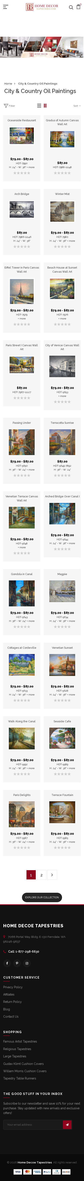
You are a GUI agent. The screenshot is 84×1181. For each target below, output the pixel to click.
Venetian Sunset (62, 647)
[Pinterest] (17, 963)
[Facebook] (7, 963)
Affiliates (8, 994)
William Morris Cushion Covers (25, 1071)
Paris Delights (21, 795)
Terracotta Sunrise (62, 422)
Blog (6, 1009)
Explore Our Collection (42, 897)
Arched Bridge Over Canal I (62, 496)
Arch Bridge (21, 194)
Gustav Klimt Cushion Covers (23, 1064)
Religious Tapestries (17, 1049)
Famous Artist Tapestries (20, 1041)
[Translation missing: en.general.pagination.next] (52, 874)
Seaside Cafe (62, 721)
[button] (39, 106)
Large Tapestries (14, 1056)
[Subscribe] (67, 1124)
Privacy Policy (13, 987)
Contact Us (11, 1016)
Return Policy (12, 1001)
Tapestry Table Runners (19, 1078)
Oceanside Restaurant (22, 120)
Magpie (62, 574)
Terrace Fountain (62, 795)
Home (8, 83)
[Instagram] (27, 963)
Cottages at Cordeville (21, 647)
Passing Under (22, 422)
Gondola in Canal (22, 574)
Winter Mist (62, 194)
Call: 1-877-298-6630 (23, 951)
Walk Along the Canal (22, 721)
